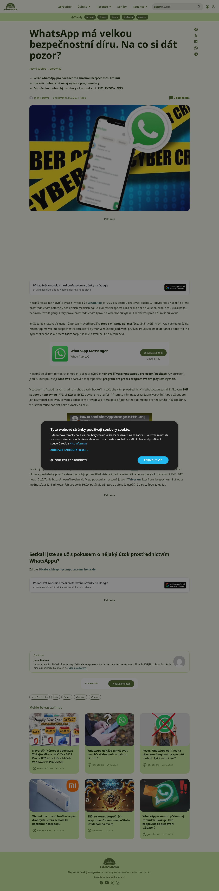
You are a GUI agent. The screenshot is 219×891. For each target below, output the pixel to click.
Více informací (78, 443)
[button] (109, 449)
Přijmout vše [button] (153, 460)
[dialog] (109, 445)
